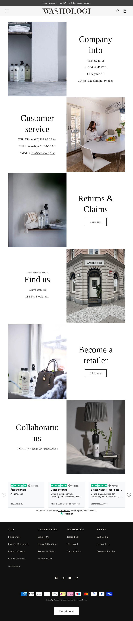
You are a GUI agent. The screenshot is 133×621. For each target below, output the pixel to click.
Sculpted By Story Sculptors (75, 600)
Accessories (14, 566)
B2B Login (102, 537)
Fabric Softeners (16, 551)
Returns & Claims (47, 551)
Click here (96, 222)
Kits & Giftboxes (16, 558)
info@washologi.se (43, 152)
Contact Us (43, 537)
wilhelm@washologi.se (43, 448)
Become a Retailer (106, 551)
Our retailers (103, 544)
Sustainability (74, 551)
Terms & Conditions (48, 544)
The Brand (72, 544)
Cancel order (66, 611)
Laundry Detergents (18, 544)
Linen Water (14, 537)
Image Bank (73, 537)
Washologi (58, 600)
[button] (6, 11)
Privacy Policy (45, 558)
